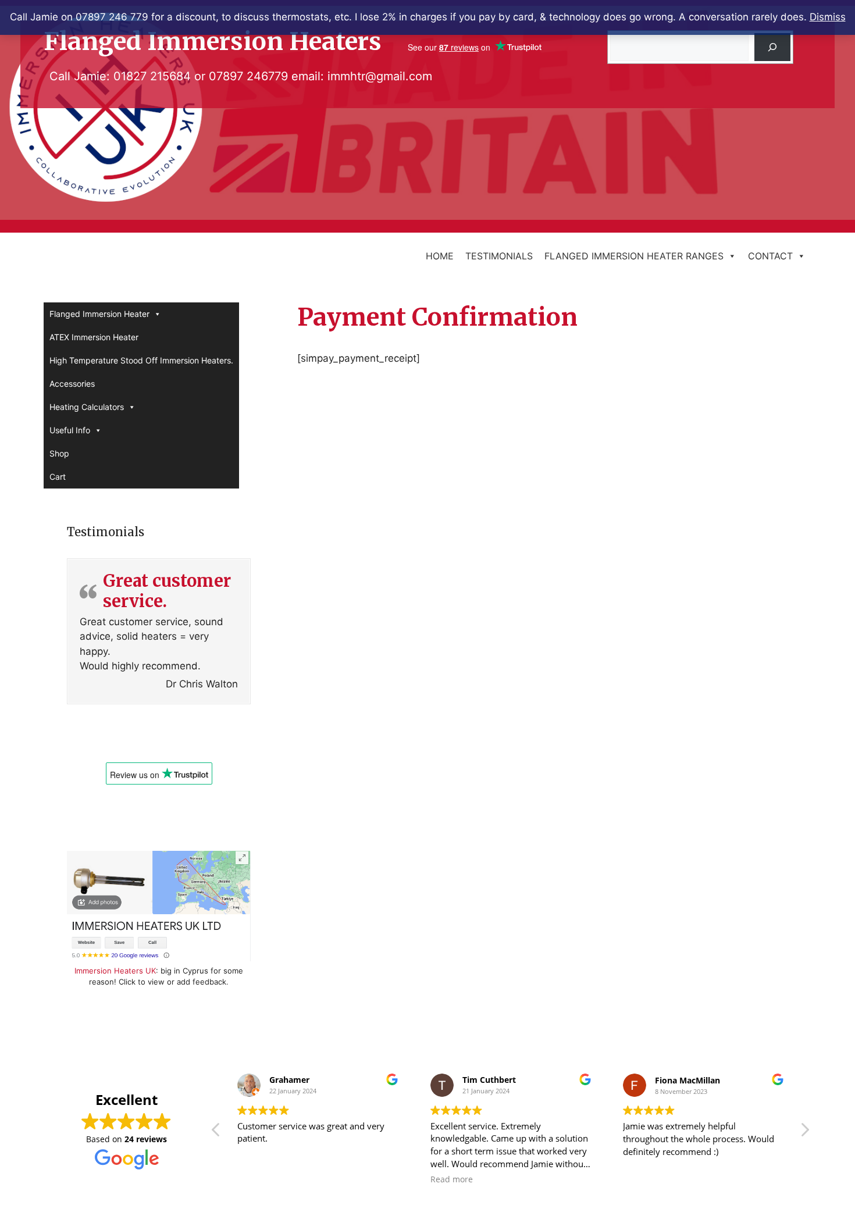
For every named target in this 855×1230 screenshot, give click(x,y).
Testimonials (499, 256)
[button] (804, 1133)
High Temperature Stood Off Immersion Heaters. (141, 360)
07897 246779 (248, 76)
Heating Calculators (86, 407)
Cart (57, 477)
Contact (770, 256)
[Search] (772, 47)
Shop (59, 453)
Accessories (72, 383)
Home (440, 256)
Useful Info (69, 430)
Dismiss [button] (828, 17)
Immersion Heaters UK (115, 970)
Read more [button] (451, 1179)
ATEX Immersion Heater (93, 337)
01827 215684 (152, 76)
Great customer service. (167, 591)
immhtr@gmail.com (379, 76)
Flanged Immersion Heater (99, 314)
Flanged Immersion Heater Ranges (634, 256)
